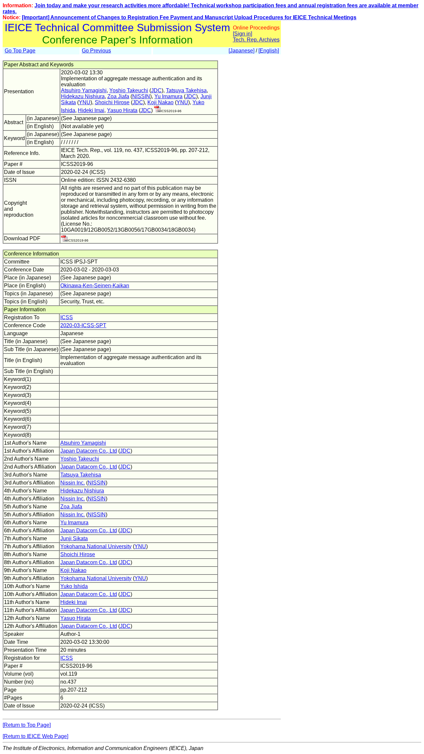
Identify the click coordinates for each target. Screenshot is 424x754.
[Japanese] (241, 50)
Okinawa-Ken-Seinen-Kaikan (94, 285)
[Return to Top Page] (27, 725)
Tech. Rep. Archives (256, 39)
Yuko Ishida (74, 586)
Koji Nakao (160, 102)
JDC (156, 90)
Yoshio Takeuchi (128, 90)
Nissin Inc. (72, 483)
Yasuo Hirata (122, 110)
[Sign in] (242, 34)
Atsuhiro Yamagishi (84, 90)
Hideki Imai (91, 110)
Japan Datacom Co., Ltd (88, 451)
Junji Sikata (74, 538)
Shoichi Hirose (112, 102)
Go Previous (96, 50)
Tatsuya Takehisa (186, 90)
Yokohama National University (96, 546)
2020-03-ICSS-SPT (83, 325)
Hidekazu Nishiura (83, 96)
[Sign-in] (157, 110)
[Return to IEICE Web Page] (35, 736)
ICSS (66, 317)
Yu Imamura (168, 96)
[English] (268, 50)
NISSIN (141, 96)
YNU (84, 102)
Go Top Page (20, 50)
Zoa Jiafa (118, 96)
